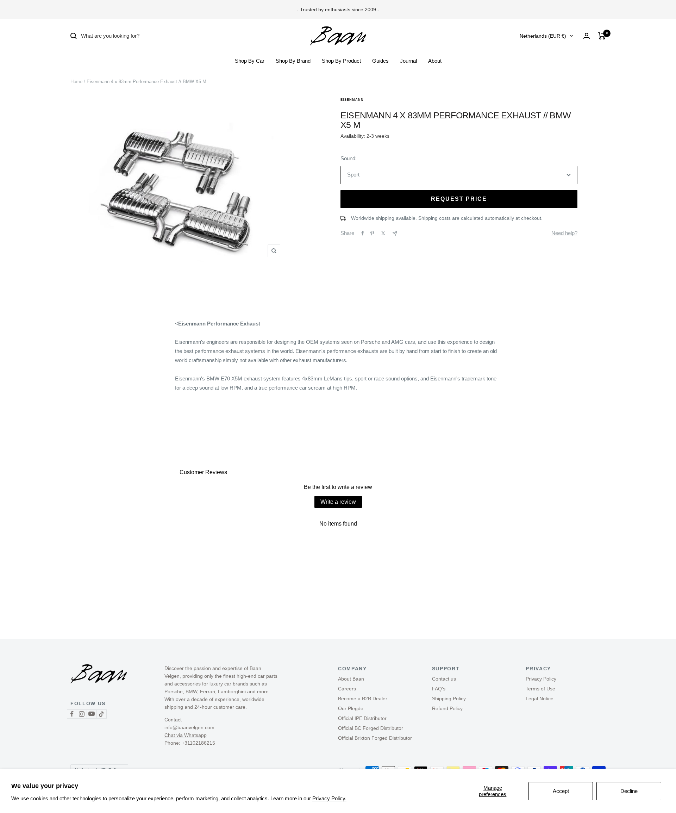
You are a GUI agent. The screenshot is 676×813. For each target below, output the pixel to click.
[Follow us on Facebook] (72, 713)
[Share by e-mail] (395, 233)
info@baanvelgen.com (189, 727)
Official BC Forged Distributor (370, 728)
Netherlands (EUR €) (543, 36)
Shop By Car (249, 61)
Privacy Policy (541, 679)
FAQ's (438, 688)
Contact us (444, 679)
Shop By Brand (293, 61)
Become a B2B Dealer (362, 698)
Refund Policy (447, 708)
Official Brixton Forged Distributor (375, 738)
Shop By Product (341, 61)
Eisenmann (352, 99)
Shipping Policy (449, 698)
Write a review (338, 502)
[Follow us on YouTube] (91, 713)
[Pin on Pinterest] (372, 233)
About (435, 61)
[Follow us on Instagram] (82, 713)
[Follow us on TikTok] (101, 713)
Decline (629, 791)
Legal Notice (539, 698)
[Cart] (602, 35)
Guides (380, 61)
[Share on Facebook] (362, 233)
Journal (408, 61)
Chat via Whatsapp (185, 735)
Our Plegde (350, 708)
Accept (561, 791)
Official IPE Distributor (362, 718)
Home (76, 81)
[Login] (586, 36)
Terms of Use (540, 688)
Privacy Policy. (329, 798)
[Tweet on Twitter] (383, 233)
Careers (347, 688)
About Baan (351, 679)
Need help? (564, 233)
